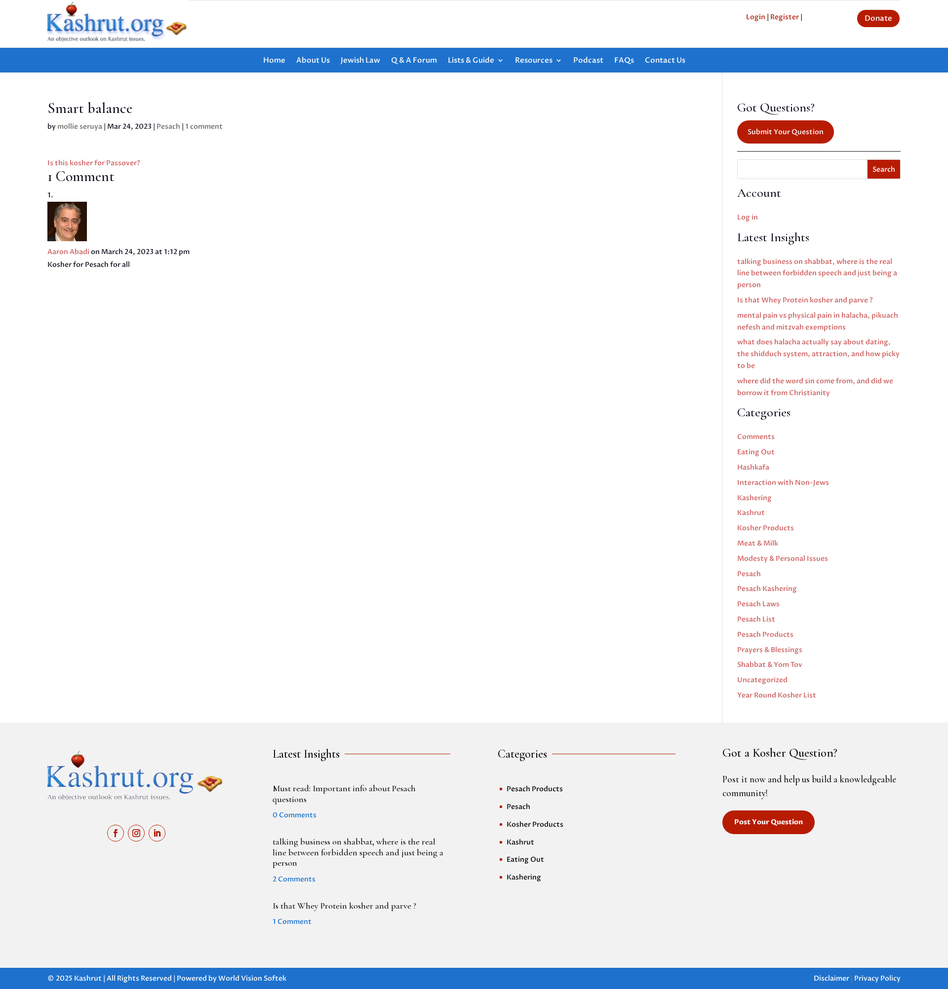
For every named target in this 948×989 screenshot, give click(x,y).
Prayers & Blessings (769, 650)
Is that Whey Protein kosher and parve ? (805, 300)
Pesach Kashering (767, 588)
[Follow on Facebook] (115, 833)
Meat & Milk (757, 543)
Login (755, 17)
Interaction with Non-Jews (783, 482)
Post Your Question (768, 822)
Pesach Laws (758, 604)
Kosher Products (765, 528)
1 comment (204, 126)
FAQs (624, 61)
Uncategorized (762, 680)
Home (274, 61)
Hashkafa (753, 467)
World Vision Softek (252, 978)
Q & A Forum (414, 61)
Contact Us (665, 61)
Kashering (754, 498)
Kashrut (751, 512)
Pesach (168, 126)
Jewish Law (360, 61)
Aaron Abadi (68, 251)
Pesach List (756, 619)
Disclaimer (831, 978)
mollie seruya (79, 126)
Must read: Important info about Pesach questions (344, 794)
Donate (878, 18)
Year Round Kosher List (776, 695)
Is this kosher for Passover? (93, 163)
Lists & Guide (471, 61)
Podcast (588, 61)
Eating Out (756, 452)
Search (883, 169)
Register (784, 17)
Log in (747, 217)
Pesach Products (765, 634)
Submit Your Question (786, 132)
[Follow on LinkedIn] (157, 833)
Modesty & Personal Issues (782, 558)
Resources (534, 61)
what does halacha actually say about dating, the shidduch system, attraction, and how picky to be (818, 353)
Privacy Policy (877, 978)
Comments (756, 436)
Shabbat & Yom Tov (769, 664)
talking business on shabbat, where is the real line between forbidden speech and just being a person (817, 273)
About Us (313, 61)
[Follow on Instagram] (136, 833)
